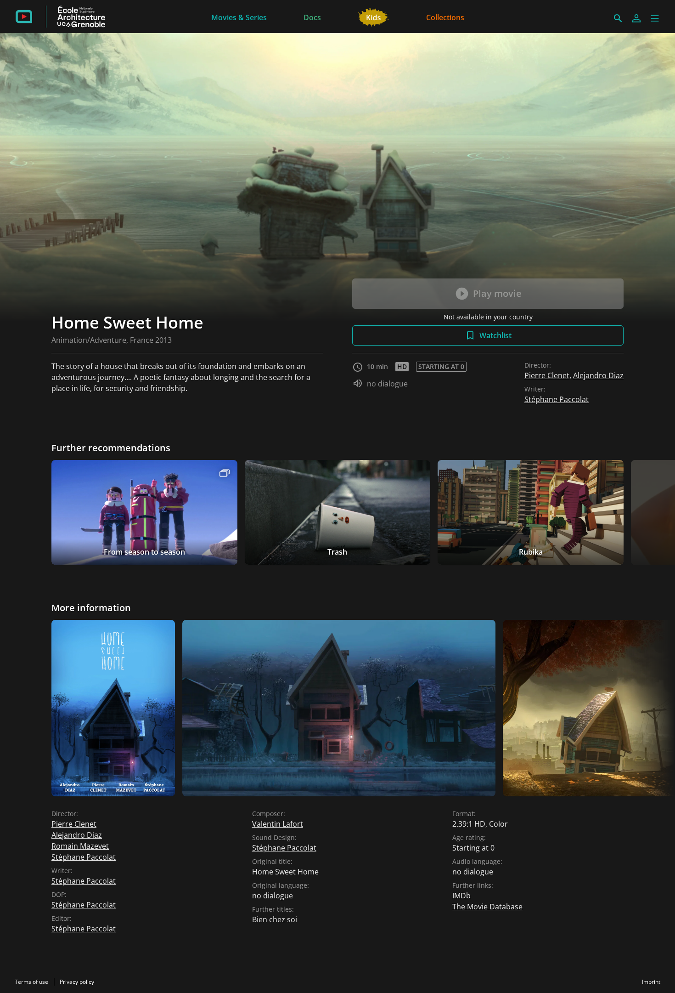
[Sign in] (636, 18)
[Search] (618, 18)
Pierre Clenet (546, 375)
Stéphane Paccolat (556, 399)
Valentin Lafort (277, 824)
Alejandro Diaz (598, 375)
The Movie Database (487, 907)
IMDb (461, 896)
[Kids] (373, 16)
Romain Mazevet (80, 846)
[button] (655, 18)
